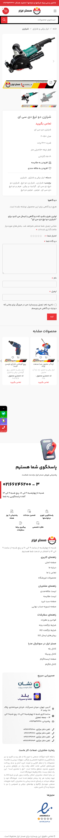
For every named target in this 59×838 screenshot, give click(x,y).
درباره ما (52, 567)
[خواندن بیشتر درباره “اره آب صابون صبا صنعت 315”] (46, 357)
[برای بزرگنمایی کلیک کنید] (50, 82)
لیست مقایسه (49, 596)
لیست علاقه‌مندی (48, 591)
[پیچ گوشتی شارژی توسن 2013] (15, 350)
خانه (55, 29)
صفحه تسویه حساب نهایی (44, 607)
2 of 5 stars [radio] (38, 236)
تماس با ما (51, 572)
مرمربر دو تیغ (27, 190)
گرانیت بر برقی (29, 186)
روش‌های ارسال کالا (47, 635)
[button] (53, 61)
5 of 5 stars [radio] (31, 236)
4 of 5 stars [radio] (33, 236)
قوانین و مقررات (48, 620)
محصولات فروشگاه (47, 578)
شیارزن (25, 29)
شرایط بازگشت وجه (47, 625)
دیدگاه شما (50, 241)
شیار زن (39, 183)
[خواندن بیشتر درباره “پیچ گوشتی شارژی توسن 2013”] (18, 357)
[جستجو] (4, 20)
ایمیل (53, 291)
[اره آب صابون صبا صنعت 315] (43, 350)
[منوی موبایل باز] (55, 11)
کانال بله (52, 649)
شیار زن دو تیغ (28, 183)
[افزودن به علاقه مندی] (40, 357)
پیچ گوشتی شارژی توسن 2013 (15, 365)
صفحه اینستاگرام (48, 659)
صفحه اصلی (50, 562)
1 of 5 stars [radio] (40, 236)
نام (54, 278)
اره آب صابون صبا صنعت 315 (43, 365)
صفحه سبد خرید (48, 601)
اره (39, 369)
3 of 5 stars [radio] (36, 236)
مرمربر (37, 190)
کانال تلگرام (50, 664)
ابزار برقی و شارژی (41, 29)
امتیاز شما (51, 236)
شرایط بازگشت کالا (47, 630)
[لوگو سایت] (30, 11)
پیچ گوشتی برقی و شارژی (15, 371)
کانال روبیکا (50, 654)
